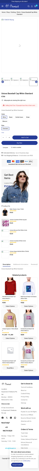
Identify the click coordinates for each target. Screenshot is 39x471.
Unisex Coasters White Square (18, 219)
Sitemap (23, 403)
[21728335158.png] (19, 46)
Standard (5, 128)
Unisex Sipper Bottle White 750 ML (19, 251)
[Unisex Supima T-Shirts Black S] (10, 318)
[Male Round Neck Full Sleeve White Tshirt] (28, 286)
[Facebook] (2, 418)
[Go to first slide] (36, 82)
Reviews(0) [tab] (34, 264)
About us (23, 390)
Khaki (28, 117)
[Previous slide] (2, 82)
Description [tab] (7, 264)
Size (2, 125)
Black (10, 117)
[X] (7, 418)
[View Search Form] (29, 6)
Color (3, 114)
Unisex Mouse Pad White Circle (18, 230)
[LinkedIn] (11, 418)
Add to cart (25, 137)
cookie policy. (26, 461)
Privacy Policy (25, 396)
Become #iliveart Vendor (28, 418)
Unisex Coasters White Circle (18, 241)
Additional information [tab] (20, 264)
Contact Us (24, 400)
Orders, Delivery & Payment (29, 439)
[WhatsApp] (15, 418)
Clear (2, 132)
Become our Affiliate (27, 415)
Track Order (24, 433)
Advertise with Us (26, 421)
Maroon (5, 121)
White (4, 117)
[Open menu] (2, 6)
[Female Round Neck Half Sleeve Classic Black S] (10, 350)
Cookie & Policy (25, 393)
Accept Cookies (17, 464)
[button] (5, 82)
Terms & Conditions (27, 387)
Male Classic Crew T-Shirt (17, 209)
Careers (23, 424)
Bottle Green (19, 117)
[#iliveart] (12, 6)
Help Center (24, 448)
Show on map (5, 403)
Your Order (24, 436)
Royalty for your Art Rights (29, 411)
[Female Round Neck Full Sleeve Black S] (10, 286)
